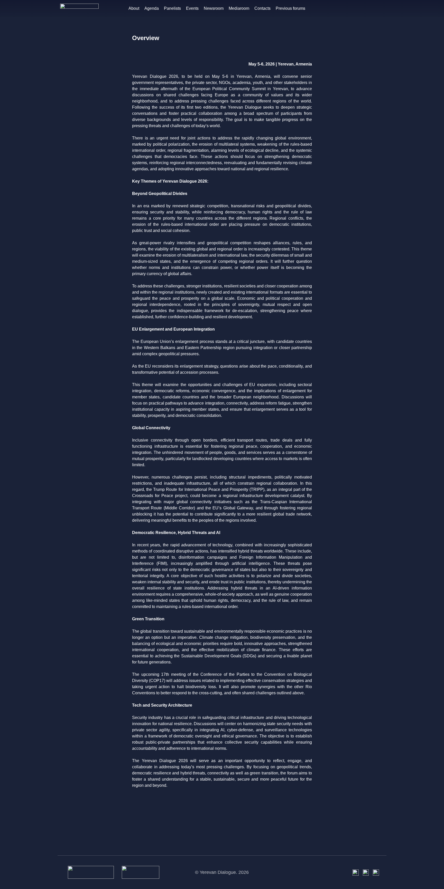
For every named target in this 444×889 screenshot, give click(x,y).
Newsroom (214, 8)
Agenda (151, 8)
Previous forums (290, 8)
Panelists (172, 8)
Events (192, 8)
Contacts (262, 8)
